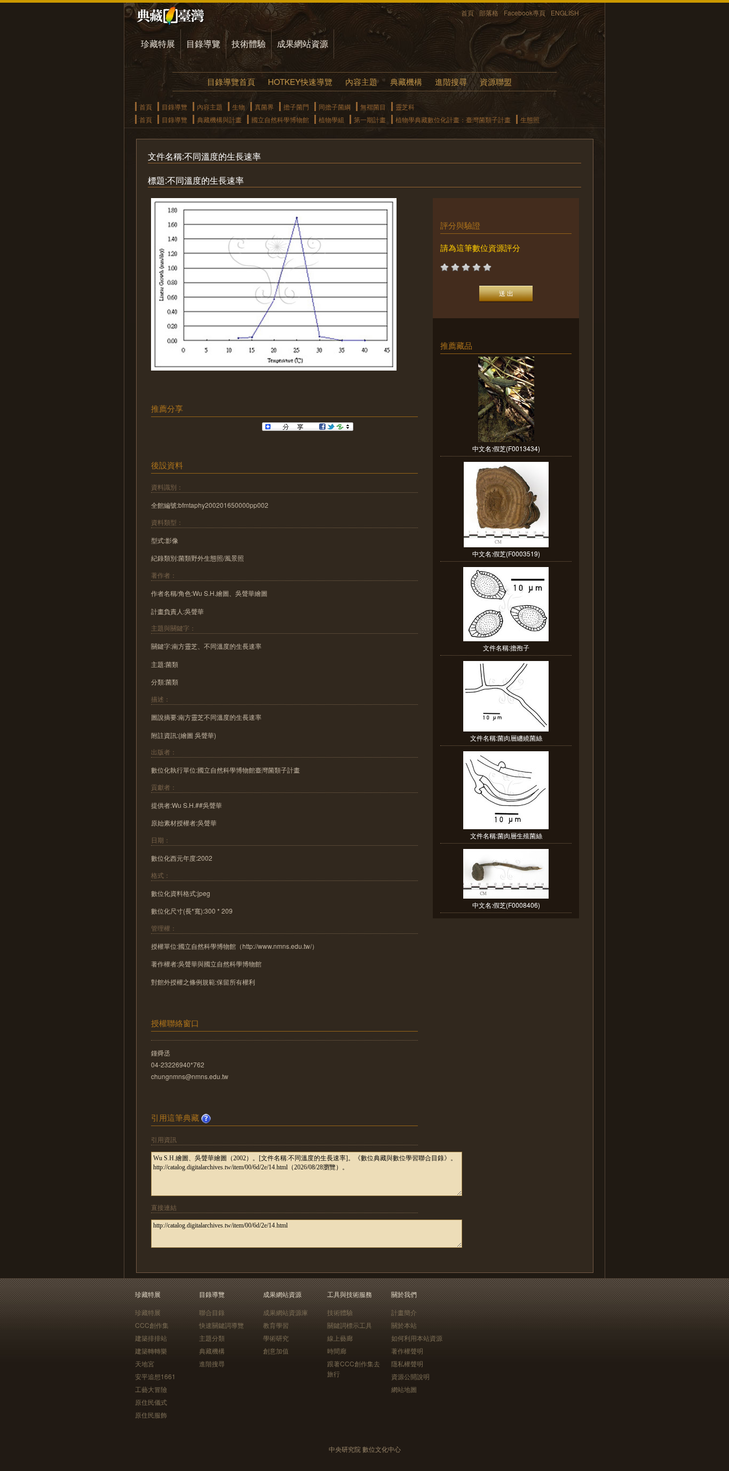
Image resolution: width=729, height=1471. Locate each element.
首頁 (467, 12)
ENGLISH (565, 12)
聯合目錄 (212, 1312)
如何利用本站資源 (416, 1337)
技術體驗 (249, 43)
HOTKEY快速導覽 (300, 81)
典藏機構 (406, 81)
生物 (238, 106)
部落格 (488, 12)
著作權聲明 (407, 1350)
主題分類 (212, 1337)
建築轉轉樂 (151, 1350)
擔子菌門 (296, 106)
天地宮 (144, 1363)
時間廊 (336, 1350)
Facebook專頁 (524, 12)
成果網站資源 (302, 43)
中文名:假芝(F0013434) (506, 448)
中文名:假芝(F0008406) (506, 904)
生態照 (530, 119)
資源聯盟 (496, 81)
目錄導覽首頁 (231, 81)
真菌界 (264, 106)
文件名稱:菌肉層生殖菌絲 (506, 835)
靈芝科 (405, 106)
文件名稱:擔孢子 (506, 647)
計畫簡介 (404, 1312)
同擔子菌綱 (335, 106)
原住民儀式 (151, 1401)
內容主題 (361, 81)
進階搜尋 (451, 81)
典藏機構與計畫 (219, 119)
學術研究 (276, 1337)
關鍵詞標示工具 (349, 1325)
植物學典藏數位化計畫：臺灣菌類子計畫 (453, 119)
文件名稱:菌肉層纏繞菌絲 (506, 737)
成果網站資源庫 (285, 1312)
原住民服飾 (151, 1414)
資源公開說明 (410, 1376)
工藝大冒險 (151, 1389)
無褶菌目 (373, 106)
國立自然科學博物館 (280, 119)
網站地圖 (404, 1389)
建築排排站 (151, 1337)
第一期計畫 (370, 119)
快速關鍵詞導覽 (221, 1325)
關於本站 (404, 1325)
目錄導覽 (203, 43)
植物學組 (331, 119)
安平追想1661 (155, 1376)
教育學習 (276, 1325)
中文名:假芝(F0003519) (506, 553)
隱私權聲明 (407, 1363)
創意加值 (276, 1350)
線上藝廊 (340, 1337)
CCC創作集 (152, 1325)
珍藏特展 (158, 43)
